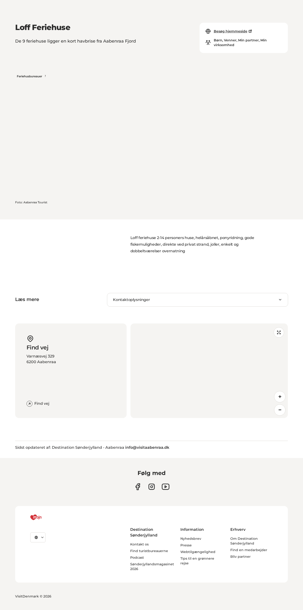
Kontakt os (139, 544)
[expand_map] (279, 332)
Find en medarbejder (248, 550)
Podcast (137, 557)
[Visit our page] (151, 487)
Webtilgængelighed (197, 552)
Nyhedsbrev (190, 538)
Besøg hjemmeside (230, 31)
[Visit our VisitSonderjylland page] (138, 487)
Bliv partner (240, 556)
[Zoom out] (279, 410)
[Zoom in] (279, 396)
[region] (209, 370)
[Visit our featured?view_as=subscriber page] (165, 487)
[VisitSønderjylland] (44, 517)
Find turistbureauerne (149, 551)
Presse (186, 545)
